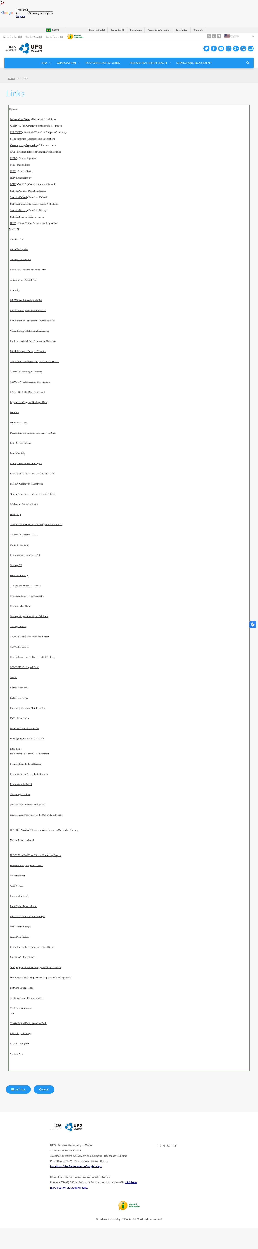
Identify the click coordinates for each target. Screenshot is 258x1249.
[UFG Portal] (30, 52)
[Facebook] (214, 48)
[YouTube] (221, 48)
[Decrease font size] (214, 36)
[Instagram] (228, 48)
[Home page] (10, 51)
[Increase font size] (209, 36)
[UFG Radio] (243, 48)
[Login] (2, 3)
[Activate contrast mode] (219, 36)
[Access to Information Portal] (129, 1209)
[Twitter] (206, 48)
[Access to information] (75, 36)
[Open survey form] (248, 63)
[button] (44, 63)
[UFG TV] (251, 48)
